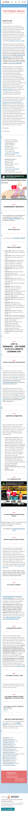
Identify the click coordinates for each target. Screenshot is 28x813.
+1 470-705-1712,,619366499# (12, 169)
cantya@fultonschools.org (9, 739)
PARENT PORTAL (21, 666)
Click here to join (9, 146)
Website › (22, 779)
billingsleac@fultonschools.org (10, 758)
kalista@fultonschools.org (9, 752)
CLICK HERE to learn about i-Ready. (16, 40)
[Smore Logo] (6, 2)
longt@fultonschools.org (8, 742)
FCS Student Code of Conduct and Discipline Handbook (12, 102)
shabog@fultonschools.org (9, 749)
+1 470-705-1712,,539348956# (12, 152)
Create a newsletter (7, 809)
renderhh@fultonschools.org (9, 762)
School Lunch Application (15, 63)
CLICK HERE (15, 377)
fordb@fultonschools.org (9, 745)
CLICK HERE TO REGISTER (13, 218)
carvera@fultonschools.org (9, 765)
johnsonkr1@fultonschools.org (10, 755)
